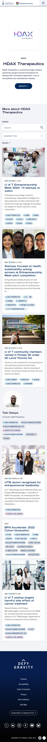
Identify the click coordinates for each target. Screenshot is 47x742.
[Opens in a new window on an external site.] (6, 725)
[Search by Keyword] (42, 127)
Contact (24, 679)
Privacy (23, 694)
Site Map (23, 704)
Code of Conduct (23, 689)
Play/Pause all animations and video (44, 738)
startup (23, 58)
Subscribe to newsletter (22, 713)
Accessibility (23, 684)
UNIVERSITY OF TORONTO (19, 738)
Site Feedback (23, 699)
